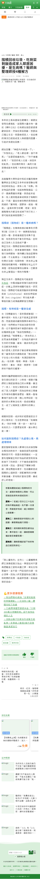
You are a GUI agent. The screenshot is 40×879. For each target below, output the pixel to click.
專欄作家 (27, 870)
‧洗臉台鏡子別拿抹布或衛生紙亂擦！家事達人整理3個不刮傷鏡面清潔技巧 (19, 623)
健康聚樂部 (16, 866)
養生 (10, 7)
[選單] (37, 3)
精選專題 (26, 866)
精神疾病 (15, 643)
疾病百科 (34, 866)
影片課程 (6, 733)
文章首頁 (19, 870)
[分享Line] (15, 11)
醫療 (27, 7)
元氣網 (8, 55)
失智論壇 (19, 7)
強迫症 (26, 637)
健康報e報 (21, 856)
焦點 (3, 7)
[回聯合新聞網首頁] (3, 3)
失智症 (5, 282)
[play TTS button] (11, 114)
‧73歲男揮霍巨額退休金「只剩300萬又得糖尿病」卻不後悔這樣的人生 (19, 612)
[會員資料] (34, 3)
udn (3, 55)
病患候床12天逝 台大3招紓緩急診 (20, 17)
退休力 (12, 870)
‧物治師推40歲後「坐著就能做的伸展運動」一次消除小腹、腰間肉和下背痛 (19, 601)
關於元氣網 (7, 866)
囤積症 (9, 637)
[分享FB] (5, 11)
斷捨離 (5, 643)
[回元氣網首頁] (8, 2)
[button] (37, 7)
